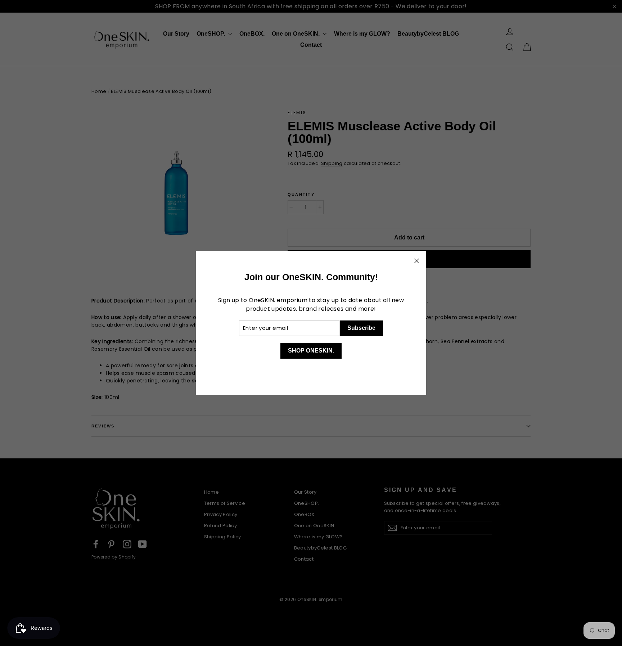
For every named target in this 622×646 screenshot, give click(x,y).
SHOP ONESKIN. (311, 350)
